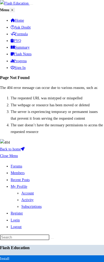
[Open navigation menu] (31, 4)
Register (17, 213)
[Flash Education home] (15, 3)
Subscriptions (31, 207)
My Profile (19, 187)
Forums (16, 166)
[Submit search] (52, 238)
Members (18, 173)
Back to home (10, 149)
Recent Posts (20, 180)
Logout (16, 227)
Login (15, 220)
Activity (27, 200)
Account (27, 193)
